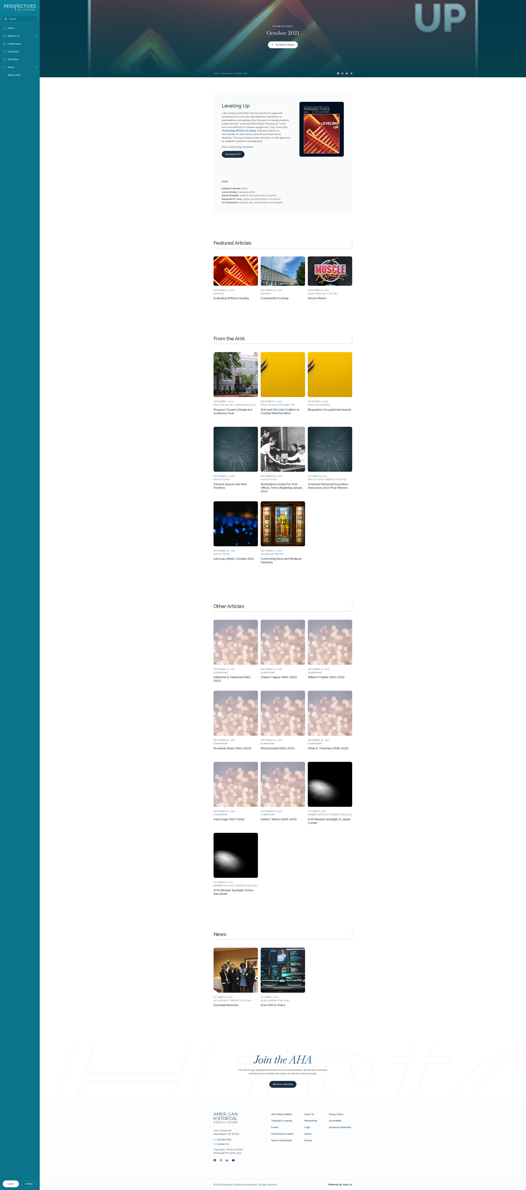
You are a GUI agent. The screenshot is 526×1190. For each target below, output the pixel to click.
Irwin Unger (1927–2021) (229, 819)
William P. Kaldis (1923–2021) (326, 677)
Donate (29, 1183)
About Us (309, 1114)
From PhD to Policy (273, 1005)
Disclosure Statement (340, 1127)
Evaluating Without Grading (239, 130)
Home (216, 73)
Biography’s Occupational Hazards (329, 409)
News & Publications (281, 1140)
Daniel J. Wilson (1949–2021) (279, 819)
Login (307, 1127)
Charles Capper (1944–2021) (279, 677)
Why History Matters (281, 1114)
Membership (310, 1120)
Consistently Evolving (274, 298)
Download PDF (233, 154)
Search (307, 1134)
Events (274, 1127)
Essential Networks (226, 1005)
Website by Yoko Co (340, 1184)
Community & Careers (282, 1134)
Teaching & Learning (281, 1120)
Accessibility (335, 1120)
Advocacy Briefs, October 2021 (234, 558)
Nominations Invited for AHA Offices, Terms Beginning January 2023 (282, 488)
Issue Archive (227, 73)
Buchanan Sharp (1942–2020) (232, 748)
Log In (11, 1183)
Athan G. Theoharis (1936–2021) (328, 748)
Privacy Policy (336, 1114)
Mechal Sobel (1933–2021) (278, 748)
